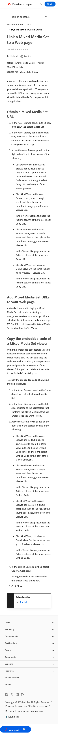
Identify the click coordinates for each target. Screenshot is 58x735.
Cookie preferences (38, 705)
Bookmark (14, 56)
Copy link (27, 56)
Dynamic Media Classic (24, 62)
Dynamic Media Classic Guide (26, 29)
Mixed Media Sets (15, 67)
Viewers (40, 62)
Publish (24, 602)
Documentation (15, 24)
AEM (29, 24)
